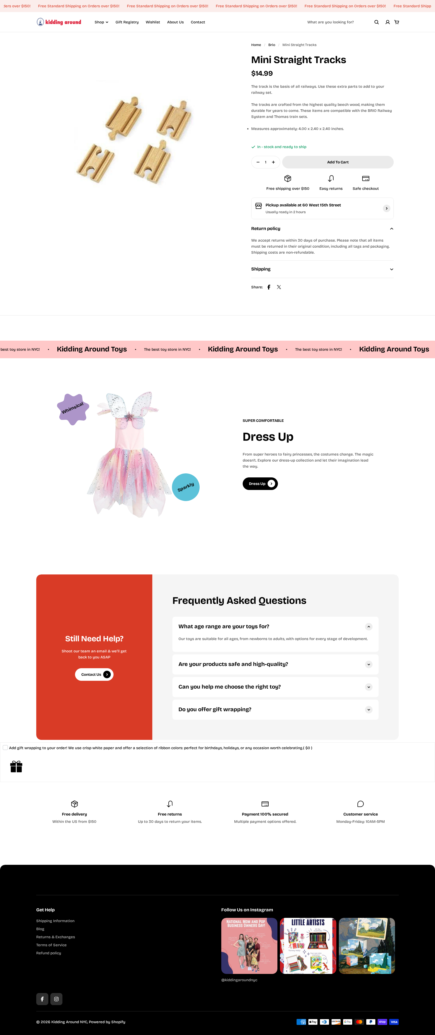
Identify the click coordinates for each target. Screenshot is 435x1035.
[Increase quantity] (275, 162)
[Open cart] (396, 22)
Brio (271, 45)
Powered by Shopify (107, 1022)
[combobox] (343, 22)
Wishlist (153, 22)
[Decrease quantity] (256, 162)
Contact (198, 22)
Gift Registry (127, 22)
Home (256, 45)
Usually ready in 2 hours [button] (286, 212)
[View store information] (386, 208)
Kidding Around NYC (69, 1022)
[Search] (376, 22)
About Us (175, 22)
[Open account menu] (387, 22)
